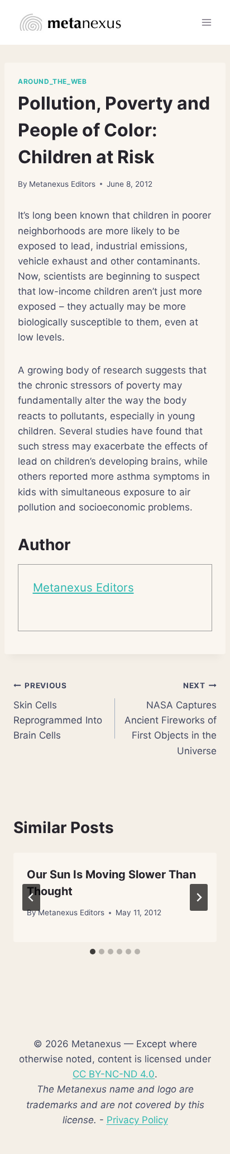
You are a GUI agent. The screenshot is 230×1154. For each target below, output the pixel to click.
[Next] (199, 897)
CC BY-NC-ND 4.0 (114, 1074)
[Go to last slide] (31, 897)
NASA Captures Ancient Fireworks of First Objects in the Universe (170, 718)
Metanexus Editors (62, 183)
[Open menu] (206, 22)
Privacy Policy (137, 1119)
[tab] (92, 951)
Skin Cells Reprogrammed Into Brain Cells (57, 711)
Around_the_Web (52, 81)
